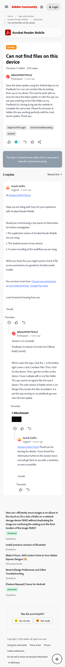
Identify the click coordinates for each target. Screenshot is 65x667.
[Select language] (42, 7)
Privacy (47, 645)
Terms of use (35, 645)
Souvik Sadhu (18, 186)
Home (10, 16)
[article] (32, 254)
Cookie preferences (15, 650)
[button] (6, 7)
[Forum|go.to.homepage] (24, 6)
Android (11, 133)
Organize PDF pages (17, 127)
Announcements (14, 563)
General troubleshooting (42, 127)
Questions (38, 19)
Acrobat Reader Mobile (18, 19)
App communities (26, 16)
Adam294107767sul (21, 74)
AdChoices (15, 662)
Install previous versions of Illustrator (26, 544)
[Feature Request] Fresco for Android (25, 584)
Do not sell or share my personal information (27, 656)
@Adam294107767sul (19, 195)
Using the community (17, 645)
